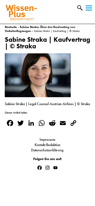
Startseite (11, 27)
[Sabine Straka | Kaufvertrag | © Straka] (38, 94)
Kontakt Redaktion (47, 144)
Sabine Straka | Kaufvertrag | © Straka (47, 42)
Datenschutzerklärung (47, 150)
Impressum (47, 139)
